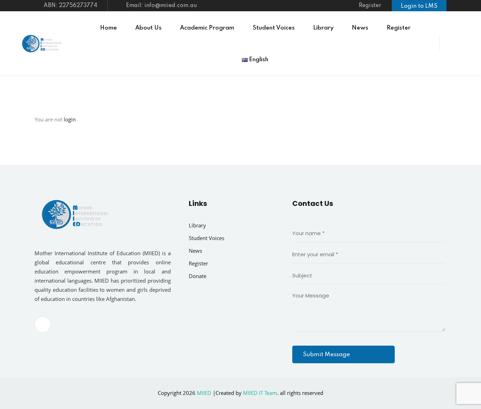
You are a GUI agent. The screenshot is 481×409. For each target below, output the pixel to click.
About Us (148, 28)
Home (108, 28)
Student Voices (273, 28)
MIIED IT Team (260, 392)
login (70, 119)
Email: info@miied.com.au (161, 5)
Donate (197, 275)
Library (323, 28)
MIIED (204, 392)
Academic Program (207, 28)
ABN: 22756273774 (69, 5)
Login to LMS (419, 6)
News (360, 28)
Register (370, 5)
